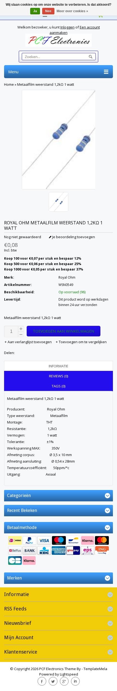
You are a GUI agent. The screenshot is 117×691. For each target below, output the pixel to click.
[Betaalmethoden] (58, 551)
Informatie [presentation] (58, 366)
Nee (48, 11)
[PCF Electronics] (58, 40)
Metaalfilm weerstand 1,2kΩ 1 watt (45, 84)
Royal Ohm (67, 277)
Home (9, 84)
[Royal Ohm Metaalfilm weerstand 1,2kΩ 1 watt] (58, 202)
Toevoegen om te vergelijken (82, 341)
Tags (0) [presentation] (58, 386)
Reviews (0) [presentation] (58, 376)
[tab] (58, 366)
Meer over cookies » (72, 11)
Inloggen (67, 27)
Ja (35, 11)
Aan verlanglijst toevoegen (30, 341)
